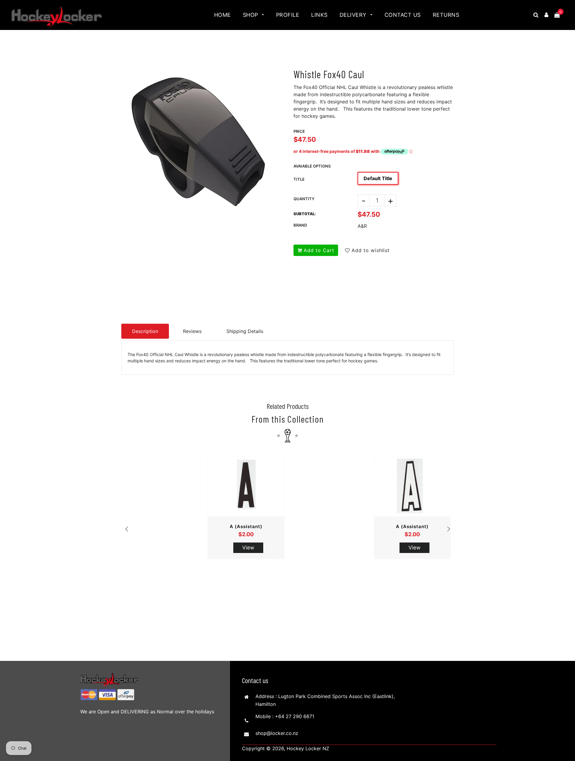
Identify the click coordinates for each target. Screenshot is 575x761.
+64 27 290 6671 (294, 716)
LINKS (319, 15)
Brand (300, 225)
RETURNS (446, 15)
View (248, 548)
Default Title (378, 178)
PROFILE (287, 15)
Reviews (192, 331)
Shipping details (244, 331)
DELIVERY (354, 15)
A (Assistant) (246, 526)
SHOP (251, 15)
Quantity (303, 198)
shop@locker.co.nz (276, 733)
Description (145, 331)
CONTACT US (403, 15)
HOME (222, 15)
